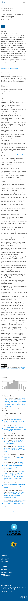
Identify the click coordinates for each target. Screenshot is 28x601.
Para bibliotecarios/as (6, 561)
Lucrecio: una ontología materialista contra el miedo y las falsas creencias (15, 464)
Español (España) (5, 569)
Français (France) (5, 575)
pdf (3, 26)
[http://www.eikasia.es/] (14, 546)
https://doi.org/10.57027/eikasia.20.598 (9, 68)
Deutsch (3, 574)
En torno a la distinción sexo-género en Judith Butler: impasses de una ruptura (15, 399)
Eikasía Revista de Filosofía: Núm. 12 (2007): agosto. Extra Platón (14, 457)
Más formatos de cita (7, 93)
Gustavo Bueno (21, 500)
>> (13, 511)
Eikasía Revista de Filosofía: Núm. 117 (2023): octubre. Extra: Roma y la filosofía (14, 467)
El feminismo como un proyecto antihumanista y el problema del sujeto (14, 473)
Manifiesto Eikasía (18, 440)
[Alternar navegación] (24, 2)
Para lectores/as (5, 558)
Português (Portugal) (6, 572)
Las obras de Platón (9, 456)
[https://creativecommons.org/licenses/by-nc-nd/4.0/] (14, 533)
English (3, 570)
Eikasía (12, 492)
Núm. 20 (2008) (4, 8)
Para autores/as (5, 559)
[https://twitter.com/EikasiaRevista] (14, 527)
